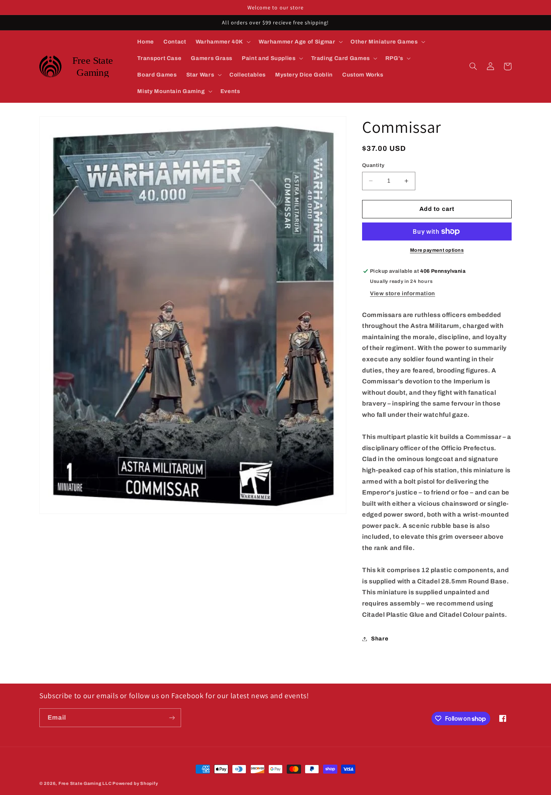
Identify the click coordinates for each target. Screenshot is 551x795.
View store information (402, 293)
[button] (222, 41)
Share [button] (379, 639)
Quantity (373, 165)
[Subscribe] (172, 717)
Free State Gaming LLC (84, 783)
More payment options (437, 250)
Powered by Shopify (135, 783)
